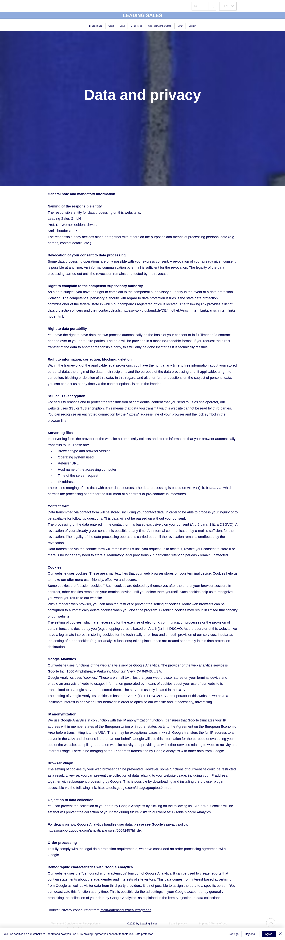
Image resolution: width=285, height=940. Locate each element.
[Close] (280, 934)
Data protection (144, 934)
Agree (268, 934)
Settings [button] (233, 934)
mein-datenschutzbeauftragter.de (125, 910)
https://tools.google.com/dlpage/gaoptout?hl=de (134, 788)
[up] (270, 922)
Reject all (250, 934)
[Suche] (212, 6)
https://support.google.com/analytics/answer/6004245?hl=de (94, 830)
